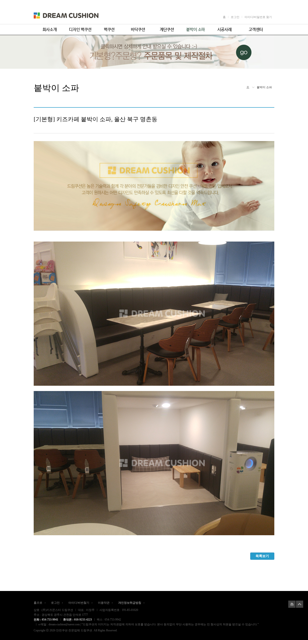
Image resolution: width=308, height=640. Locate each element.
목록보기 (262, 556)
